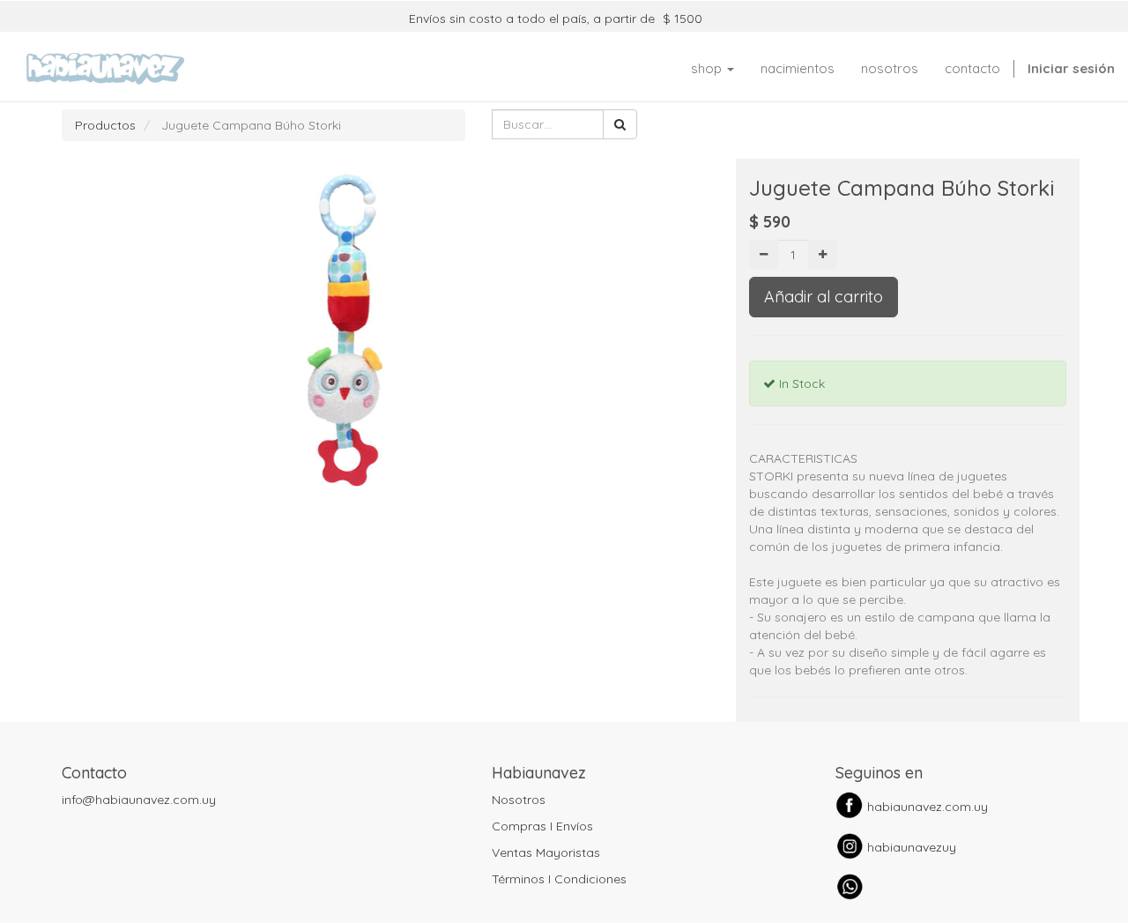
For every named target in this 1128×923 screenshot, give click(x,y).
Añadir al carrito (823, 297)
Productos (105, 125)
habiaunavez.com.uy (927, 807)
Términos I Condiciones (559, 879)
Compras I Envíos (542, 826)
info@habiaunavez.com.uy (139, 800)
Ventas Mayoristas (546, 852)
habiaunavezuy (911, 847)
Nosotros (518, 800)
